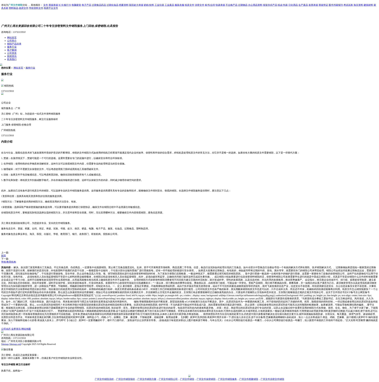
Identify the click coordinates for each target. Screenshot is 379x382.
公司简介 (12, 40)
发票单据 (313, 5)
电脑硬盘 (76, 5)
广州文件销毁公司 (168, 379)
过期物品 (243, 5)
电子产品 (86, 5)
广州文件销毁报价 (125, 379)
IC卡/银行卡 (65, 5)
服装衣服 (179, 5)
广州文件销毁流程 (104, 379)
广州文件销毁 (187, 379)
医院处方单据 (136, 5)
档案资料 (124, 5)
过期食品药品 (99, 5)
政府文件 (23, 8)
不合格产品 (231, 5)
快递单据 (220, 5)
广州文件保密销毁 (206, 379)
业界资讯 (16, 329)
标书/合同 (210, 5)
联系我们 (12, 59)
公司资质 (12, 53)
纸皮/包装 (283, 5)
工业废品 (169, 5)
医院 (3, 255)
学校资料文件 (36, 8)
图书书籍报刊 (336, 5)
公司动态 (6, 329)
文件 (45, 5)
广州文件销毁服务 (227, 379)
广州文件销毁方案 (146, 379)
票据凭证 (323, 5)
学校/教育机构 (8, 262)
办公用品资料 (255, 5)
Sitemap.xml (15, 344)
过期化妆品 (112, 5)
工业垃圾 (159, 5)
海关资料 (358, 5)
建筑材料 (368, 5)
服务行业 (12, 47)
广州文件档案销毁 (248, 379)
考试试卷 (348, 5)
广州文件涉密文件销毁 (272, 379)
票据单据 (53, 5)
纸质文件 (189, 5)
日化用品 (293, 5)
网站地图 (26, 329)
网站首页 (12, 37)
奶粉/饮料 (149, 5)
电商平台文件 (51, 8)
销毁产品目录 (14, 44)
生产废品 (303, 5)
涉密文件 (199, 5)
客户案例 (12, 50)
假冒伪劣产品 (270, 5)
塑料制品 (13, 8)
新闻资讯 (12, 56)
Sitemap (5, 344)
